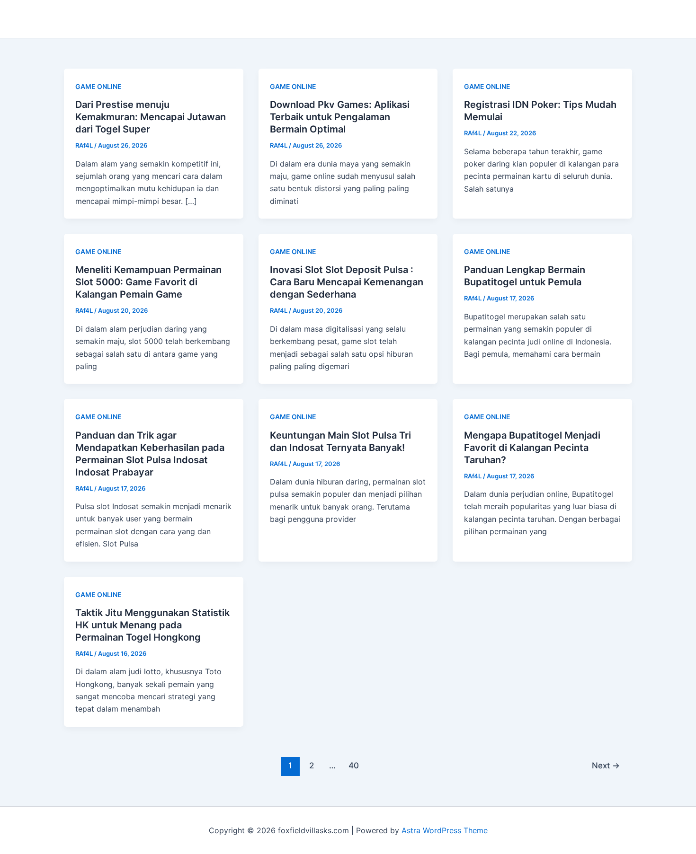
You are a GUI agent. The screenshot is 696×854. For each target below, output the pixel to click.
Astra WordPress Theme (445, 830)
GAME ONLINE (98, 86)
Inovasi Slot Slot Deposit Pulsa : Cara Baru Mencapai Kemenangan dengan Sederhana (346, 282)
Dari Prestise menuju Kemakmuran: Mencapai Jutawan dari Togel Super (150, 117)
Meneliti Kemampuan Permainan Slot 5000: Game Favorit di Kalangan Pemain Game (148, 282)
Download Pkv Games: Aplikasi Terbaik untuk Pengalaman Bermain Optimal (340, 117)
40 (353, 765)
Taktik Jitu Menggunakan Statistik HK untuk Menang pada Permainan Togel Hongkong (152, 625)
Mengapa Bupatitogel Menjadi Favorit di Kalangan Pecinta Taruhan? (532, 448)
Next (606, 765)
